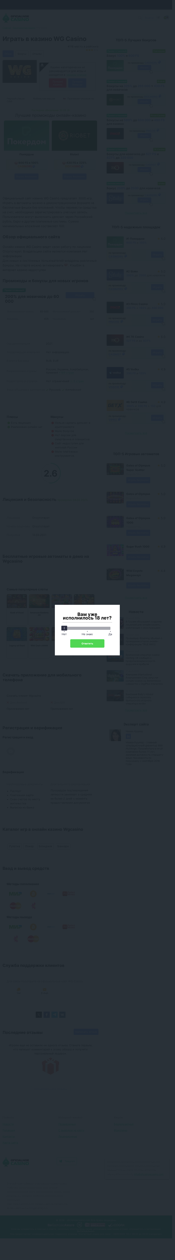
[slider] (64, 628)
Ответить (87, 643)
